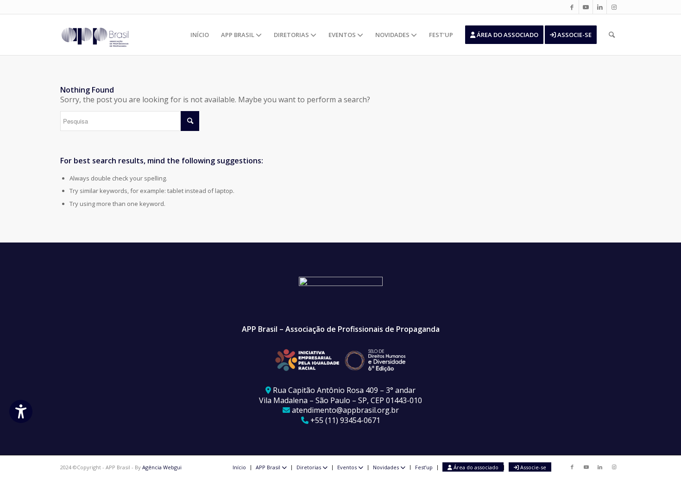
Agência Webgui (162, 467)
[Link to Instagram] (614, 7)
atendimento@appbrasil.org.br (345, 410)
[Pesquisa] (612, 34)
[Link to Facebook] (572, 7)
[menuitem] (199, 34)
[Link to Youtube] (586, 7)
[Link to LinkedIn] (599, 7)
